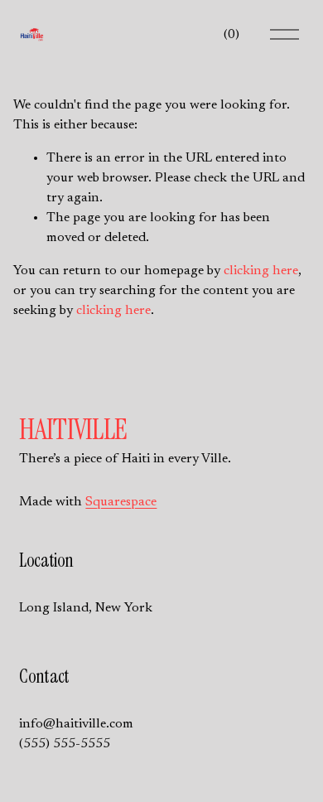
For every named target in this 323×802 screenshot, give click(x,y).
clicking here (261, 271)
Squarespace (121, 502)
